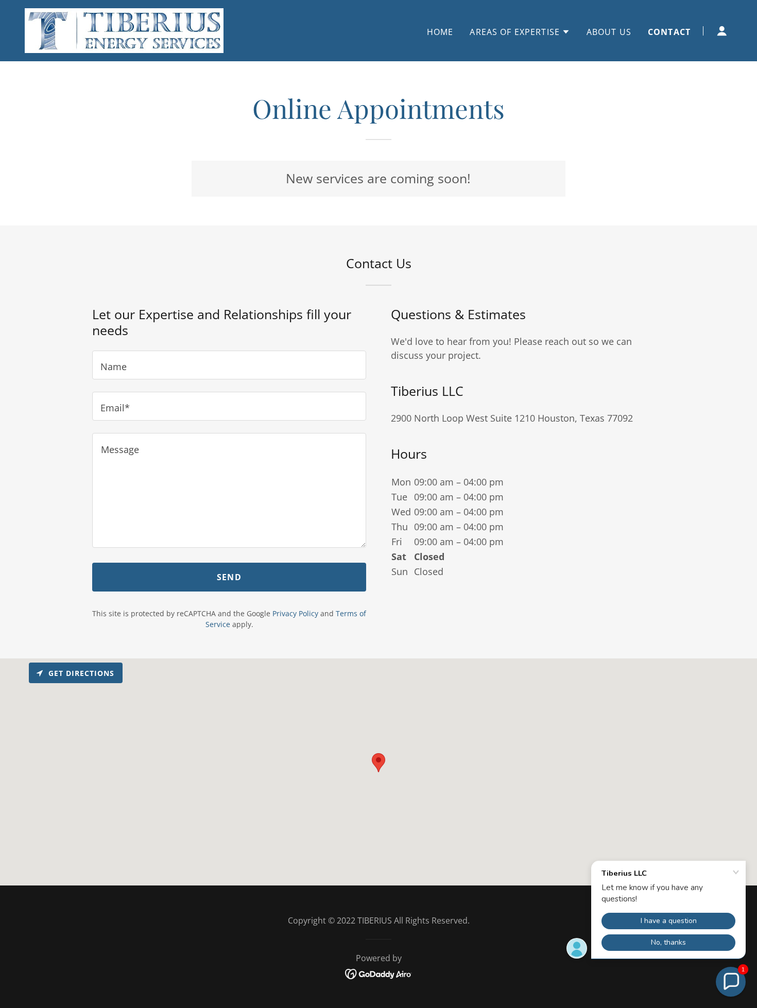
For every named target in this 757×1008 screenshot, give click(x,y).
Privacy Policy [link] (295, 613)
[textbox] (229, 365)
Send (229, 577)
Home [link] (440, 32)
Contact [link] (669, 32)
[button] (520, 32)
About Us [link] (609, 32)
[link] (124, 29)
